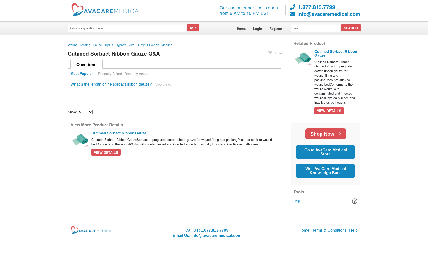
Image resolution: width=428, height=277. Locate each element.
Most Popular (81, 73)
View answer (164, 84)
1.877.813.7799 (316, 7)
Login (257, 28)
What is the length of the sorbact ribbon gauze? (111, 84)
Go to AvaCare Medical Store (325, 152)
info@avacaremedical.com (328, 14)
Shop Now (322, 134)
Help (297, 200)
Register (275, 28)
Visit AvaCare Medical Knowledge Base (325, 171)
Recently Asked (110, 73)
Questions (86, 64)
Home (241, 28)
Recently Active (136, 73)
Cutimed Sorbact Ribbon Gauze (118, 133)
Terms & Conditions (329, 230)
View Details (106, 152)
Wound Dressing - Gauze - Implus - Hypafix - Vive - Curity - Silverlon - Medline (120, 45)
